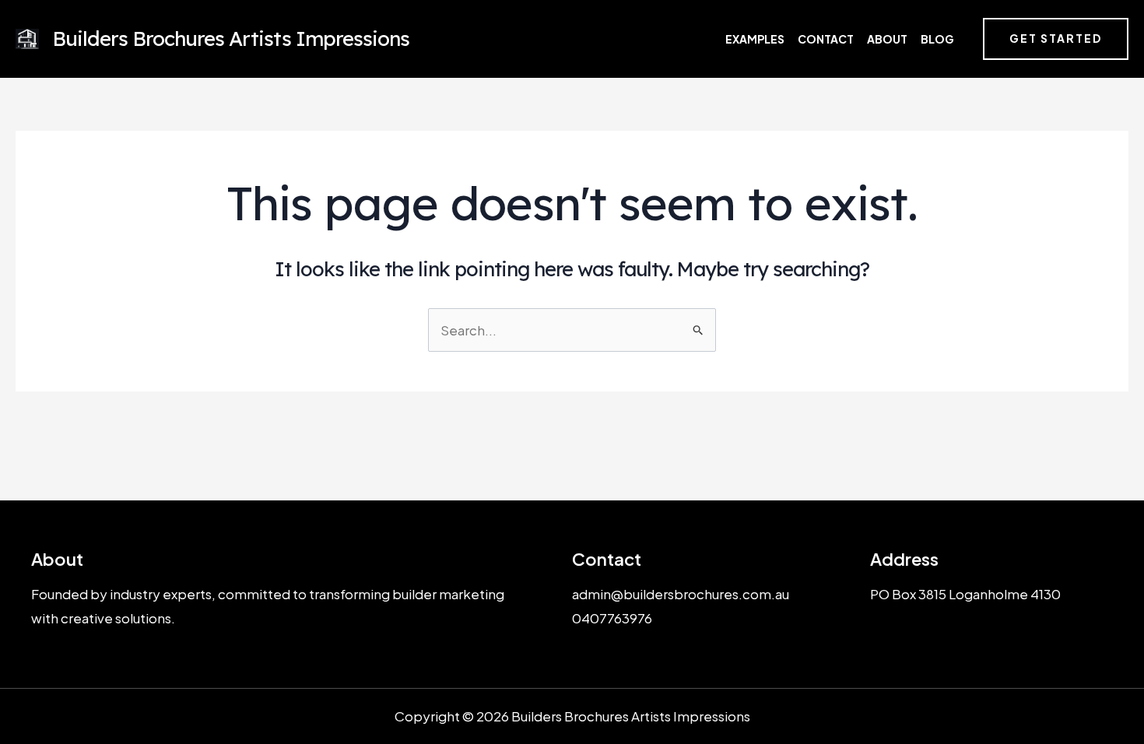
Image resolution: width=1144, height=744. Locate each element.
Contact (826, 39)
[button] (1055, 39)
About (887, 39)
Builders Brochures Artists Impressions (230, 38)
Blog (937, 39)
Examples (754, 39)
